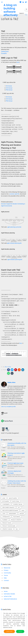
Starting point (4, 51)
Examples (4, 53)
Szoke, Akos (11, 382)
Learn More (9, 631)
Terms (6, 575)
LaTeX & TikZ (7, 596)
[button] (8, 369)
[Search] (26, 14)
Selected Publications (10, 599)
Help (5, 578)
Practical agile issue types (15, 463)
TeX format (9, 86)
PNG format (9, 90)
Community (7, 573)
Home (5, 591)
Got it (20, 631)
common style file (14, 194)
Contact (6, 580)
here (18, 62)
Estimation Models (9, 594)
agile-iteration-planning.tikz (14, 259)
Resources (7, 568)
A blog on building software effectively (11, 10)
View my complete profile (8, 406)
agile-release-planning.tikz (14, 243)
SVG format (9, 88)
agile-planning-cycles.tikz (14, 227)
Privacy (6, 570)
